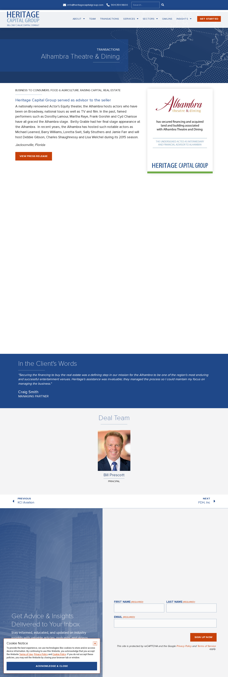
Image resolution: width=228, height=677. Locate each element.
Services (129, 18)
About (77, 18)
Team (92, 18)
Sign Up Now (203, 637)
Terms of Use (26, 654)
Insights (182, 18)
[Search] (162, 5)
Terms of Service (206, 646)
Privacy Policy (183, 646)
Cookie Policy (59, 654)
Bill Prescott (114, 474)
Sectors (148, 18)
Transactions (109, 18)
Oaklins (167, 18)
